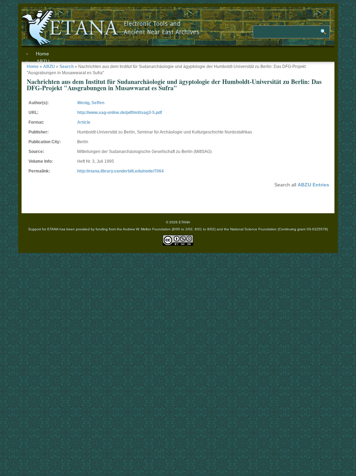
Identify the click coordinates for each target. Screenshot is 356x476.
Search (66, 66)
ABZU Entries (313, 184)
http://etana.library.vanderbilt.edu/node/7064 (120, 171)
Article (83, 122)
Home (33, 66)
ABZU (43, 61)
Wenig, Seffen (90, 102)
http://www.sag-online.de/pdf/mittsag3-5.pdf (119, 112)
